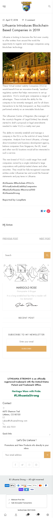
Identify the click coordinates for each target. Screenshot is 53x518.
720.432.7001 (9, 426)
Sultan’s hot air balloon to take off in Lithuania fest (44, 238)
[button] (49, 6)
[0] (37, 515)
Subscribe (47, 455)
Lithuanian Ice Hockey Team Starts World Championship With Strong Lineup (10, 238)
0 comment (30, 20)
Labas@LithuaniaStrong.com (15, 420)
